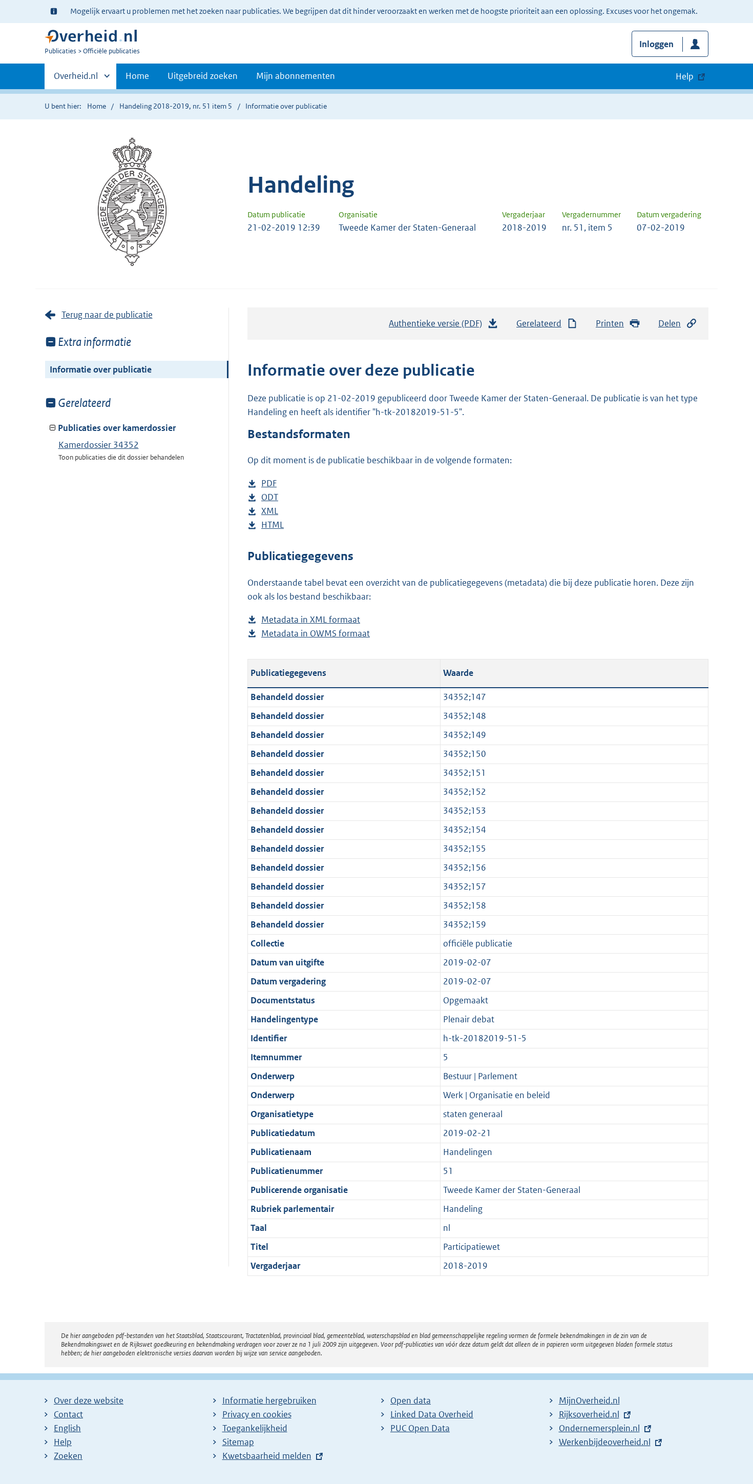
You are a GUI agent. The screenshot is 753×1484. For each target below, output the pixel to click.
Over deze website (88, 1400)
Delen (669, 323)
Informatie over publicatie (101, 369)
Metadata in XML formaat (310, 620)
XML (269, 511)
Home (137, 75)
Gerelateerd (538, 323)
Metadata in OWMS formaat (315, 634)
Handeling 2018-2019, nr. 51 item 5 (175, 106)
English (67, 1428)
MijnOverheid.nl (589, 1400)
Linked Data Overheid (431, 1414)
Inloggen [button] (656, 44)
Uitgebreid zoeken (203, 75)
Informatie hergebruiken (269, 1400)
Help (63, 1442)
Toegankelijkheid (254, 1428)
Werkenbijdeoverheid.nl (605, 1442)
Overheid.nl (76, 79)
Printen (610, 323)
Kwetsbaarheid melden (266, 1455)
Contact (68, 1414)
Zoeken (68, 1455)
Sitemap (238, 1442)
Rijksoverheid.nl (589, 1414)
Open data (410, 1400)
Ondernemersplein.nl (599, 1428)
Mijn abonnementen (295, 75)
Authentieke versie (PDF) (438, 326)
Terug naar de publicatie (107, 314)
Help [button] (685, 76)
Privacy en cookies (256, 1414)
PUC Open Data (420, 1428)
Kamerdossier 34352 (98, 444)
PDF (269, 484)
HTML (272, 525)
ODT (269, 497)
